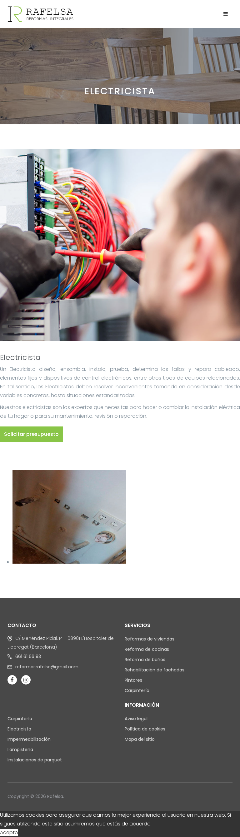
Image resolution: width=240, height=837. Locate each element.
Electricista (19, 729)
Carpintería (137, 690)
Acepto (9, 832)
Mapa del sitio (140, 739)
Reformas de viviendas (149, 639)
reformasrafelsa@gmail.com (46, 667)
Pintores (133, 680)
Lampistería (20, 749)
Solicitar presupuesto (31, 434)
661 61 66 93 (28, 656)
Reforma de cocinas (147, 649)
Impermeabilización (29, 739)
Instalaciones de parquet (35, 760)
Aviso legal (136, 718)
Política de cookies (145, 729)
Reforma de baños (145, 659)
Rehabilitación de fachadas (154, 670)
